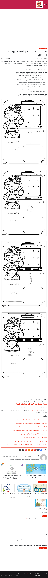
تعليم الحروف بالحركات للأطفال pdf (40, 493)
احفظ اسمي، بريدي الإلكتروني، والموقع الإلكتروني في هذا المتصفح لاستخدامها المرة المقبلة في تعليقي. (28, 545)
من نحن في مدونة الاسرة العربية (18, 575)
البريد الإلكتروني (44, 540)
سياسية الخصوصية (27, 575)
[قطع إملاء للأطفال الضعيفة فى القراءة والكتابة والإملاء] (24, 488)
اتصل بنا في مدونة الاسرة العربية (6, 575)
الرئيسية (32, 575)
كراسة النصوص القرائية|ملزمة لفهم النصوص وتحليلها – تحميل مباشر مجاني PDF (8, 495)
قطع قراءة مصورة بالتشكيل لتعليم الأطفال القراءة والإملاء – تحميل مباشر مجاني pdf (40, 510)
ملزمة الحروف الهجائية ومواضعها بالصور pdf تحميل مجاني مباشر (32, 434)
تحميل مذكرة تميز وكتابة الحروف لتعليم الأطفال (31, 404)
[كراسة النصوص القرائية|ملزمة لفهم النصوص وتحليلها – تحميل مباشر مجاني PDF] (8, 488)
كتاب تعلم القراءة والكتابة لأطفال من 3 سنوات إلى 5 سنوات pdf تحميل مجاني (29, 430)
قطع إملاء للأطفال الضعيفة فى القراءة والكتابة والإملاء (24, 494)
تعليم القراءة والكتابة (43, 48)
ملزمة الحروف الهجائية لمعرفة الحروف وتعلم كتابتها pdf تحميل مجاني (31, 419)
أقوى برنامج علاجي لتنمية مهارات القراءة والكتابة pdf (35, 437)
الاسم (46, 534)
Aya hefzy (44, 58)
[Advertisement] (24, 19)
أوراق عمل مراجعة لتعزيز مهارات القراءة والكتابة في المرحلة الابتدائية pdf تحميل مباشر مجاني (26, 444)
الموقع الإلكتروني (20, 540)
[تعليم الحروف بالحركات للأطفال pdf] (40, 488)
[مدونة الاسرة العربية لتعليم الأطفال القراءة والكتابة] (39, 4)
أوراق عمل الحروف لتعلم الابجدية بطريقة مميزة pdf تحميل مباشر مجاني (31, 441)
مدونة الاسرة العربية (34, 410)
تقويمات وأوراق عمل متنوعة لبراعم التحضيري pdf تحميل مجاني (32, 427)
